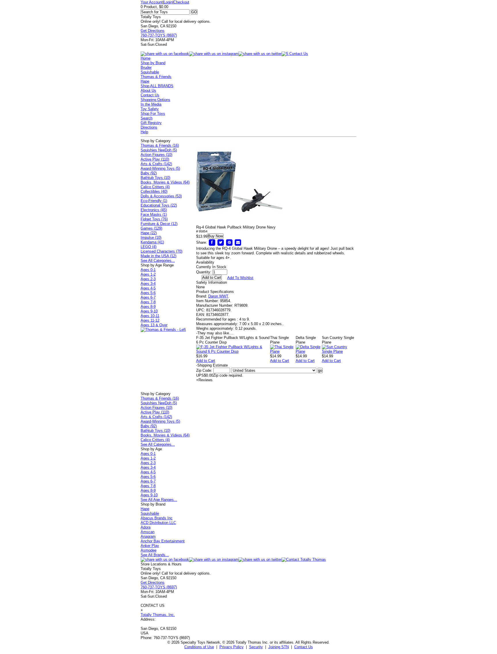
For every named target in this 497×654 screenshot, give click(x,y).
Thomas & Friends (156, 77)
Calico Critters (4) (155, 187)
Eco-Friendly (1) (154, 201)
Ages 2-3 (148, 279)
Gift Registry (151, 123)
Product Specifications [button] (215, 291)
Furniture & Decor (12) (159, 224)
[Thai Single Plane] (282, 351)
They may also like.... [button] (215, 333)
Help (144, 132)
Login (168, 2)
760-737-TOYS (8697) (159, 35)
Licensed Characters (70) (161, 251)
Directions (149, 127)
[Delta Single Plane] (309, 351)
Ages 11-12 (150, 320)
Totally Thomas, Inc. (158, 615)
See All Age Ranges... (159, 499)
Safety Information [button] (211, 282)
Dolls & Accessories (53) (161, 196)
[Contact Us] (304, 559)
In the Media (151, 104)
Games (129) (151, 228)
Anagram (148, 536)
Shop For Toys (153, 113)
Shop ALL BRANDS (157, 86)
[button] (239, 182)
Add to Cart (205, 361)
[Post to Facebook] (212, 242)
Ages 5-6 (148, 293)
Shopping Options (155, 100)
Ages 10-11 (150, 316)
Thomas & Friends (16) (160, 145)
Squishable (150, 72)
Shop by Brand (153, 63)
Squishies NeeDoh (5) (159, 150)
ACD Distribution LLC (158, 522)
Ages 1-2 (148, 274)
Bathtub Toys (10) (155, 178)
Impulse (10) (151, 237)
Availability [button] (205, 262)
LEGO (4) (148, 247)
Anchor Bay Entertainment (163, 541)
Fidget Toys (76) (154, 219)
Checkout (181, 2)
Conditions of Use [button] (199, 647)
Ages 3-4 (148, 283)
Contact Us (150, 95)
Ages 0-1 (148, 270)
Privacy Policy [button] (231, 647)
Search (146, 118)
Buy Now (215, 236)
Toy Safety (150, 109)
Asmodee (148, 550)
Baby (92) (149, 173)
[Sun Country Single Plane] (339, 351)
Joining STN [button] (278, 647)
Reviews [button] (204, 380)
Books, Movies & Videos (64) (165, 182)
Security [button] (256, 647)
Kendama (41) (152, 242)
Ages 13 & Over (154, 325)
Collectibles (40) (154, 191)
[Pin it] (229, 242)
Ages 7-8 (148, 302)
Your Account (152, 2)
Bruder (146, 67)
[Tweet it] (220, 242)
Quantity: (203, 272)
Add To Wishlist (240, 278)
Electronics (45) (154, 210)
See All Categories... (158, 260)
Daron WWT (218, 296)
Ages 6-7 (148, 297)
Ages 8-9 (148, 306)
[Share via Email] (238, 242)
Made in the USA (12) (158, 256)
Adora (145, 527)
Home (145, 58)
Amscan (147, 532)
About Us (148, 90)
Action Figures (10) (156, 154)
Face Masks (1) (154, 214)
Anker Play (150, 546)
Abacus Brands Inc (157, 518)
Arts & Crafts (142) (156, 164)
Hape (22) (149, 233)
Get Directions (153, 30)
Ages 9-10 (149, 311)
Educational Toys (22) (159, 205)
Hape (145, 81)
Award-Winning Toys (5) (160, 168)
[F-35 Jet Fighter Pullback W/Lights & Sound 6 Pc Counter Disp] (233, 351)
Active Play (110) (155, 159)
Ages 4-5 (148, 288)
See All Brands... (155, 555)
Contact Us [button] (303, 647)
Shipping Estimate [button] (212, 365)
